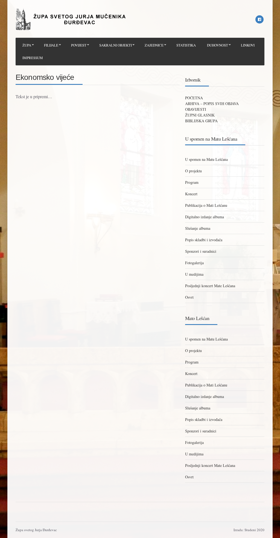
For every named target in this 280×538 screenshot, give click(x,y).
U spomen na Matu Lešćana (206, 159)
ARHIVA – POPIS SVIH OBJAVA (212, 103)
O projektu (193, 170)
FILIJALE (51, 45)
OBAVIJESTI (195, 109)
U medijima (194, 274)
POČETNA (194, 97)
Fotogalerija (194, 262)
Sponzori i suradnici (200, 251)
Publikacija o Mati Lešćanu (206, 205)
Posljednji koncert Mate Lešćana (210, 285)
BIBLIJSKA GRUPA (201, 120)
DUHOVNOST (217, 45)
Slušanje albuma (197, 228)
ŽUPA (26, 45)
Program (192, 182)
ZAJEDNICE (154, 45)
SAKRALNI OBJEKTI (115, 45)
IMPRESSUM (32, 57)
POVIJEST (78, 45)
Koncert (191, 193)
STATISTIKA (186, 45)
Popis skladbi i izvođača (203, 239)
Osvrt (189, 297)
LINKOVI (248, 45)
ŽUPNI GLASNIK (200, 115)
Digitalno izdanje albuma (204, 216)
